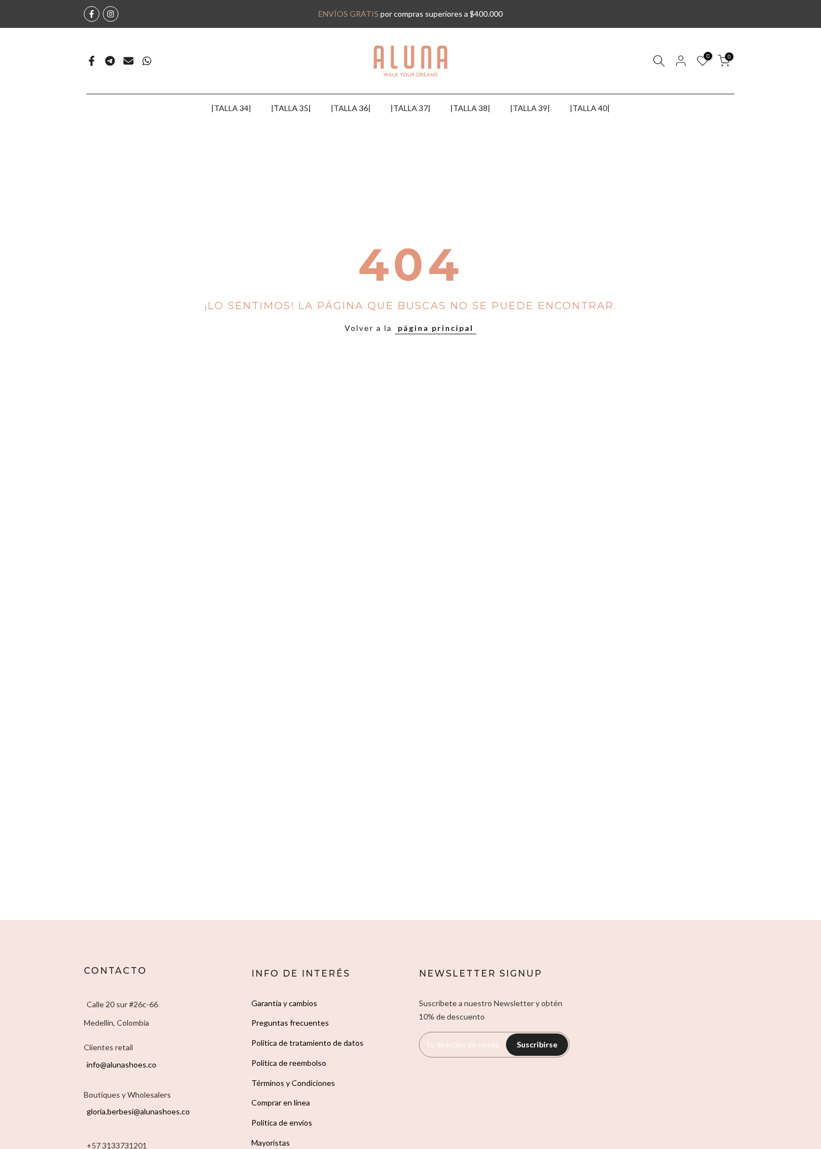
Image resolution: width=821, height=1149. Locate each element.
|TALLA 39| (530, 108)
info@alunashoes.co (121, 1064)
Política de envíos (281, 1122)
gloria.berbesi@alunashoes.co (138, 1111)
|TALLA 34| (231, 108)
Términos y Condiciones (293, 1083)
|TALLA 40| (590, 108)
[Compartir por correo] (128, 61)
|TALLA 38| (470, 108)
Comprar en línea (280, 1102)
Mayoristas (270, 1142)
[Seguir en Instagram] (110, 14)
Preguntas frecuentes (290, 1022)
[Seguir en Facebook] (91, 14)
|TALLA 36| (351, 108)
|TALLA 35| (291, 108)
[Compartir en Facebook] (92, 61)
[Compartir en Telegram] (110, 61)
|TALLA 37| (410, 108)
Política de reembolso (288, 1063)
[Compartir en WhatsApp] (147, 61)
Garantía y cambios (284, 1003)
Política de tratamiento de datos (307, 1042)
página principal (436, 328)
